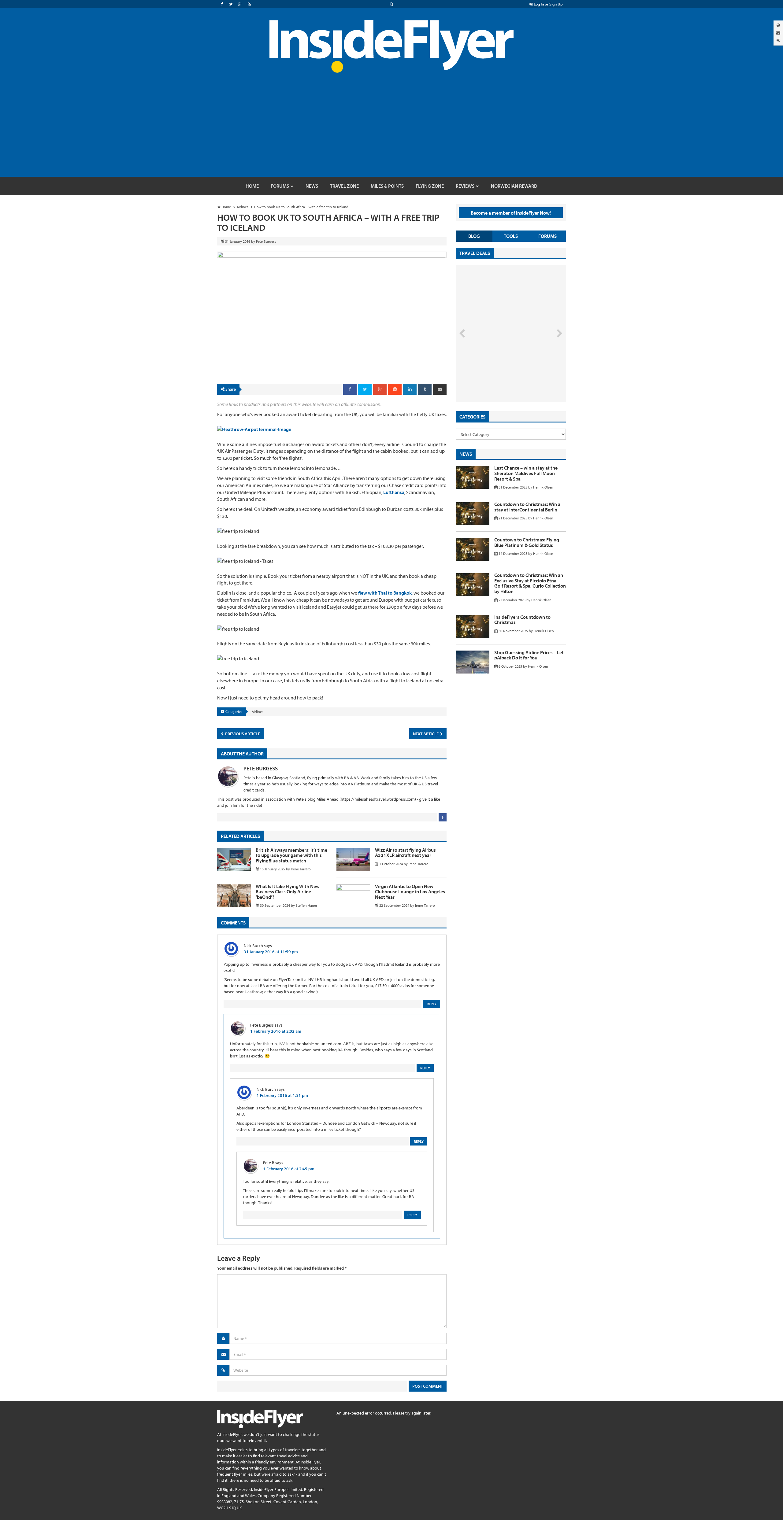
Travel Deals (474, 253)
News (465, 454)
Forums (547, 236)
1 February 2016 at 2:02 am (275, 1031)
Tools (511, 236)
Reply (431, 1004)
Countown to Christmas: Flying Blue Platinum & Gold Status (526, 542)
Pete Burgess (260, 768)
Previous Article (242, 733)
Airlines (257, 711)
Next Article (426, 733)
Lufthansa (393, 492)
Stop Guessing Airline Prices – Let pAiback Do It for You (529, 655)
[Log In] (778, 40)
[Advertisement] (391, 131)
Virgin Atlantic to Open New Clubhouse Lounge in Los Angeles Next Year (410, 891)
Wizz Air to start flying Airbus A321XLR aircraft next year (405, 852)
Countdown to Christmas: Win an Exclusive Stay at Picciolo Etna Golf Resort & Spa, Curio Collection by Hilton (530, 583)
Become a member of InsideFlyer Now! (511, 213)
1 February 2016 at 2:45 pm (288, 1168)
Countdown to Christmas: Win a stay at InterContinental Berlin (527, 507)
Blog (474, 236)
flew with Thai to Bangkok (385, 593)
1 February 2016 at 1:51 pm (282, 1095)
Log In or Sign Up (548, 4)
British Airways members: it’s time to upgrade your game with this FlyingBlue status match (291, 855)
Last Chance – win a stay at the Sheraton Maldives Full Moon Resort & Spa (526, 473)
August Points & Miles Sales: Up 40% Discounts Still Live (497, 379)
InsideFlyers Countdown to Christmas (522, 619)
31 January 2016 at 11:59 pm (271, 951)
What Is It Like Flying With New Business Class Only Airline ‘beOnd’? (288, 891)
